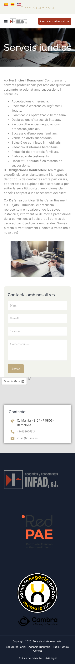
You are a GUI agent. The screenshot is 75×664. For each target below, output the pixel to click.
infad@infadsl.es (27, 438)
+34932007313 (26, 431)
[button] (6, 21)
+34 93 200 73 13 (43, 7)
